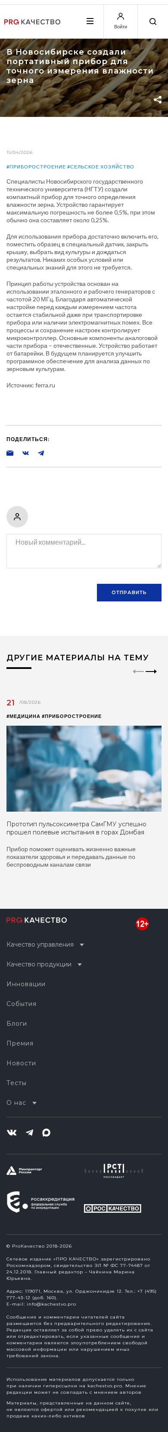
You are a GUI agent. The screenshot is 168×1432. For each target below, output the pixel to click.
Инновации (26, 984)
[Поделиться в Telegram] (36, 453)
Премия (20, 1043)
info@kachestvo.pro (51, 1304)
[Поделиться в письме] (9, 453)
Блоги (16, 1023)
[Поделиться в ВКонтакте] (21, 453)
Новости (21, 1063)
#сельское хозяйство (100, 166)
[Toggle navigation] (89, 21)
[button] (151, 678)
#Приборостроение (36, 166)
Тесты (16, 1083)
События (21, 1004)
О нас (16, 1103)
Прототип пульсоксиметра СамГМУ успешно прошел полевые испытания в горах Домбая (76, 828)
